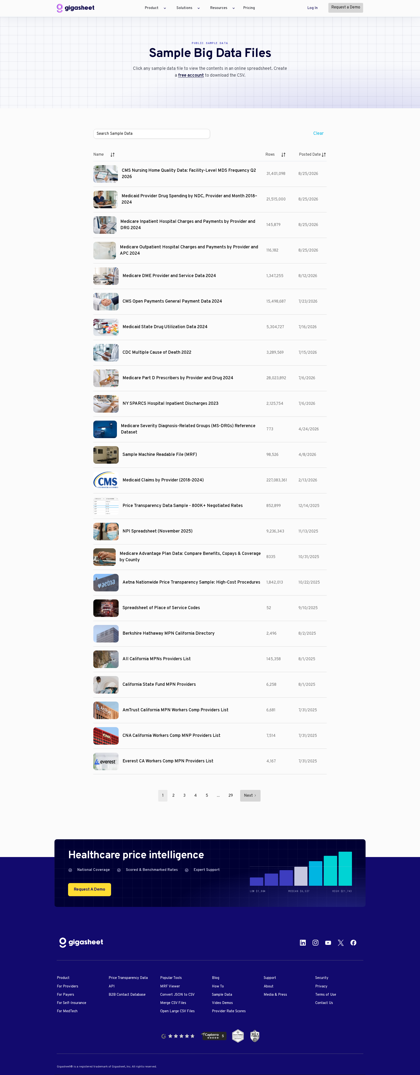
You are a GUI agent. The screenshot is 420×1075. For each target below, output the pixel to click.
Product (63, 978)
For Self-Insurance (71, 1003)
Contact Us (324, 1003)
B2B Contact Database (127, 995)
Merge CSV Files (173, 1003)
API (112, 986)
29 (230, 795)
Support (270, 978)
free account (191, 75)
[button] (154, 8)
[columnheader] (104, 154)
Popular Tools (171, 978)
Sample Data (222, 995)
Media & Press (275, 995)
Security (321, 978)
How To (218, 986)
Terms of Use (325, 995)
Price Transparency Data (128, 978)
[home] (75, 8)
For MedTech (67, 1011)
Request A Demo (89, 889)
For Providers (67, 986)
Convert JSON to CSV (177, 995)
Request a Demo (345, 7)
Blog (215, 978)
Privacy (321, 986)
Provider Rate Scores (229, 1011)
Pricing (249, 8)
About (268, 986)
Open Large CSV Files (177, 1011)
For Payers (65, 995)
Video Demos (222, 1003)
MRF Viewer (170, 986)
